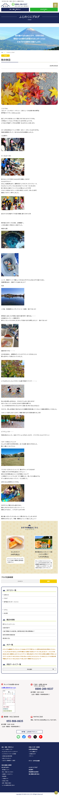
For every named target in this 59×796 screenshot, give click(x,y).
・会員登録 (3, 776)
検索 (48, 581)
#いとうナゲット (22, 654)
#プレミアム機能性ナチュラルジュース (12, 649)
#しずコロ (7, 651)
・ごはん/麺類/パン (32, 751)
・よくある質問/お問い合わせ (8, 785)
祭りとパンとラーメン (9, 624)
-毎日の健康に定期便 (6, 765)
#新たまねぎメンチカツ (32, 654)
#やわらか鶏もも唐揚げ (44, 654)
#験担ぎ (29, 658)
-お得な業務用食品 (32, 749)
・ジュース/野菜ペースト (6, 749)
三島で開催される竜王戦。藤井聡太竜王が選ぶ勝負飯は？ (19, 631)
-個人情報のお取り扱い (34, 774)
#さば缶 (52, 656)
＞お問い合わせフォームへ (8, 688)
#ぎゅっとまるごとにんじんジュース (32, 656)
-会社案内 (30, 769)
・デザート (30, 756)
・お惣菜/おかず (32, 753)
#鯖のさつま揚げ (25, 651)
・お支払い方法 (4, 780)
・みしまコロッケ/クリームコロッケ (9, 751)
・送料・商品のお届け (6, 783)
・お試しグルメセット (6, 758)
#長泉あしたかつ (14, 654)
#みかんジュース (45, 656)
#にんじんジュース (36, 658)
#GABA (23, 649)
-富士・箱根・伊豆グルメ (7, 747)
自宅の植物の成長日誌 (9, 635)
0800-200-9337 (21, 4)
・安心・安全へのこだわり (7, 772)
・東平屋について (5, 769)
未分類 (6, 613)
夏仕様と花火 (6, 638)
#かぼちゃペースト (34, 651)
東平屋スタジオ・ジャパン (11, 602)
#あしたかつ (24, 658)
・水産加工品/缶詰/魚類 (6, 756)
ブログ (6, 598)
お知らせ (6, 595)
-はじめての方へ (5, 767)
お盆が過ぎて (6, 628)
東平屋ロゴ (6, 5)
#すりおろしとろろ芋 (15, 651)
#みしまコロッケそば (18, 656)
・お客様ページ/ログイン (7, 774)
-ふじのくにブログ (32, 767)
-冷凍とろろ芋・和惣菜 (34, 747)
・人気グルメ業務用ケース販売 (8, 760)
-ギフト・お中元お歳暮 (34, 760)
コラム (6, 610)
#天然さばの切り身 (41, 649)
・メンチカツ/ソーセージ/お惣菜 (8, 753)
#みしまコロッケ (17, 658)
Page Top (56, 792)
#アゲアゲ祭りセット (31, 649)
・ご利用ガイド (4, 778)
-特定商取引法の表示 (33, 772)
